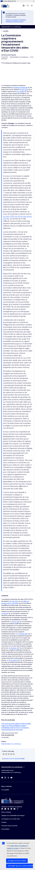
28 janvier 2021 (15, 648)
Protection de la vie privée (9, 825)
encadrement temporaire (20, 87)
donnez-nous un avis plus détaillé (14, 758)
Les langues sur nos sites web (10, 819)
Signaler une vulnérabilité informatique (12, 815)
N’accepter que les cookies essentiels (20, 866)
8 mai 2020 (4, 613)
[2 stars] (4, 754)
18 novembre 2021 (14, 660)
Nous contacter (6, 812)
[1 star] (3, 754)
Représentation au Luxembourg (11, 744)
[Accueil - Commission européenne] (5, 5)
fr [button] (23, 5)
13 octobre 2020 (23, 634)
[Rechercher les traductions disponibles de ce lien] (29, 87)
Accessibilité (5, 790)
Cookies (3, 822)
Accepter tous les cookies (17, 861)
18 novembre (20, 91)
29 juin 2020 (16, 621)
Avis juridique (5, 829)
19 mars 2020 (24, 89)
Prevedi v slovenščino (12, 19)
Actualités (5, 31)
